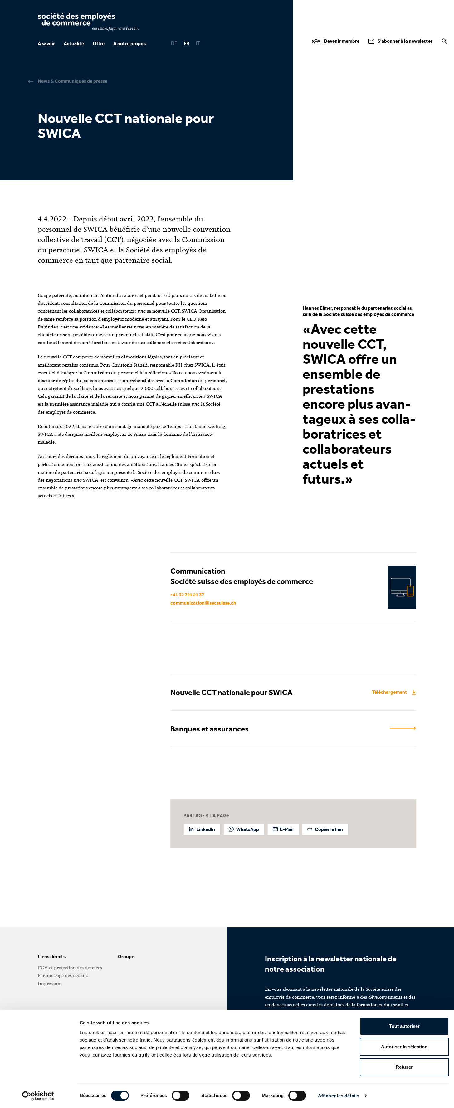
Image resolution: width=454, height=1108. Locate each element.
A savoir (46, 43)
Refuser (404, 1067)
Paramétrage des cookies (63, 975)
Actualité (74, 43)
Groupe (126, 957)
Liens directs (52, 957)
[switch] (180, 1096)
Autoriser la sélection (404, 1046)
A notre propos (129, 43)
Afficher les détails (338, 1095)
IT (198, 43)
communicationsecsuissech (203, 603)
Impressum (50, 983)
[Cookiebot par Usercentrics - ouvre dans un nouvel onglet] (38, 1096)
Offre (99, 43)
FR (186, 43)
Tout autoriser (404, 1026)
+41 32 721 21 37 (187, 595)
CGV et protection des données (70, 968)
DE (174, 43)
